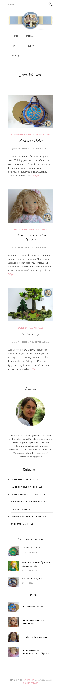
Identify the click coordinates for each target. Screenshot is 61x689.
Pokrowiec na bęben (30, 141)
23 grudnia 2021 (40, 148)
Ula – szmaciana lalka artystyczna (33, 621)
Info (14, 46)
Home (15, 36)
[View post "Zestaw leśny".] (30, 304)
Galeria (29, 36)
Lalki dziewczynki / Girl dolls (31, 229)
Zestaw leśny (30, 334)
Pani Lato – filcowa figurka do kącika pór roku (36, 564)
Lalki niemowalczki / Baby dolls (28, 494)
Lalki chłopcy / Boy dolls (24, 479)
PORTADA (29, 680)
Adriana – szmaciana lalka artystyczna (30, 237)
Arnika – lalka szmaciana (35, 637)
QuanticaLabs (30, 683)
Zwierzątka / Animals (30, 328)
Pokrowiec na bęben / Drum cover (30, 134)
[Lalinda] (30, 21)
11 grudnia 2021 (40, 342)
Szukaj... (11, 4)
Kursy (31, 46)
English (16, 56)
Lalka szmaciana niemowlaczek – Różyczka (36, 652)
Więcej (36, 175)
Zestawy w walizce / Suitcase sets (28, 516)
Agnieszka (20, 148)
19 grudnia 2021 (40, 247)
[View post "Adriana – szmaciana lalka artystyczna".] (30, 206)
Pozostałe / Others (21, 509)
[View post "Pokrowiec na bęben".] (30, 111)
